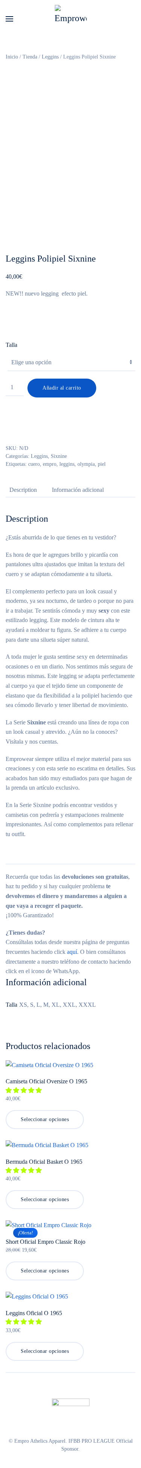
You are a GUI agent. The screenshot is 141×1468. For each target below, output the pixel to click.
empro (49, 464)
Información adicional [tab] (78, 490)
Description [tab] (23, 490)
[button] (9, 19)
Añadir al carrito (61, 388)
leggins (66, 464)
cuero (34, 464)
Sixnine (59, 456)
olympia (86, 464)
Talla (11, 345)
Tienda (30, 57)
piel (102, 464)
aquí (72, 952)
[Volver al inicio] (70, 19)
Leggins (50, 57)
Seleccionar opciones (45, 1119)
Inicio (12, 57)
